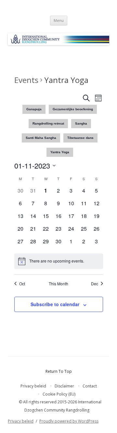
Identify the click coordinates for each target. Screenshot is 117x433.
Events (26, 79)
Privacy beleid (33, 386)
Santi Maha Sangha (41, 138)
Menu (59, 20)
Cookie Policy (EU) (59, 394)
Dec (94, 283)
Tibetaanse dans (80, 138)
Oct (22, 283)
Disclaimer (64, 386)
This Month (58, 283)
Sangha (81, 123)
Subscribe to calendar (55, 304)
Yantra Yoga (59, 152)
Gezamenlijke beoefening (73, 109)
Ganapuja (34, 109)
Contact (90, 386)
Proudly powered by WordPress (68, 421)
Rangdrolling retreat (48, 123)
